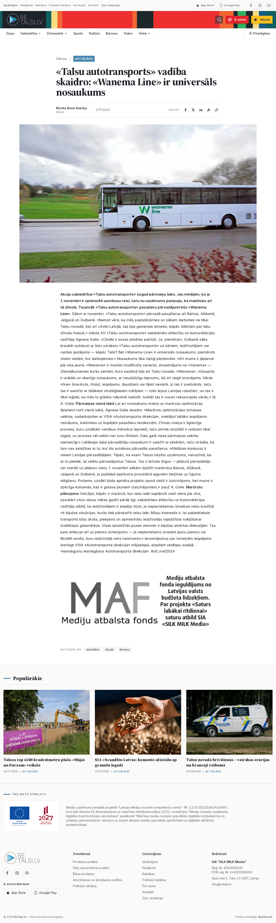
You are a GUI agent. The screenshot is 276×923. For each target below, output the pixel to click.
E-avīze (240, 19)
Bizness (112, 33)
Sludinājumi (10, 5)
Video (128, 33)
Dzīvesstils (55, 33)
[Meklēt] (219, 20)
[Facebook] (250, 5)
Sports (78, 33)
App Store (207, 5)
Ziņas (10, 33)
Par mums (79, 5)
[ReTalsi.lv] (24, 19)
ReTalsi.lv (20, 916)
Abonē (265, 19)
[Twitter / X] (193, 109)
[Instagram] (259, 5)
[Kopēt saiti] (216, 109)
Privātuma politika (85, 862)
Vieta (143, 33)
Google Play (232, 5)
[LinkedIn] (201, 109)
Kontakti (93, 5)
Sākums (61, 58)
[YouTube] (269, 5)
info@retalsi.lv (222, 884)
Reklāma (40, 5)
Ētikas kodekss (83, 874)
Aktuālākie (84, 58)
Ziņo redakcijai (110, 5)
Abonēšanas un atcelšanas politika (97, 880)
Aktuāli (109, 649)
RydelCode (265, 916)
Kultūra (94, 33)
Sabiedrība (28, 33)
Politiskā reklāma (60, 5)
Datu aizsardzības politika (91, 868)
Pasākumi (26, 5)
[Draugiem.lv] (208, 109)
